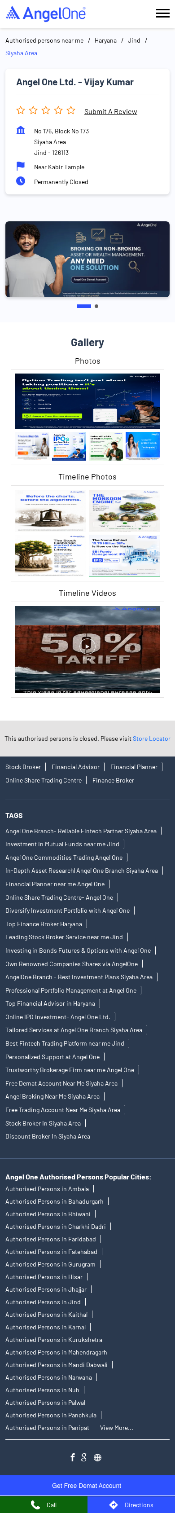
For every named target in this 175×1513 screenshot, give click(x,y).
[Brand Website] (100, 1459)
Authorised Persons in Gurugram (50, 1264)
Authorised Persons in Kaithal (46, 1315)
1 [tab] (84, 306)
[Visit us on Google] (87, 1459)
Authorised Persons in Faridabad (50, 1239)
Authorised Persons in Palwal (45, 1403)
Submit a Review (110, 111)
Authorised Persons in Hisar (44, 1277)
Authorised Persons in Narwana (48, 1377)
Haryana (106, 40)
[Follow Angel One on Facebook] (75, 1459)
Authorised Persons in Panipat (47, 1428)
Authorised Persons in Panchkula (50, 1415)
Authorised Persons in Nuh (42, 1390)
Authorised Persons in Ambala (47, 1189)
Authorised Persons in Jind (43, 1302)
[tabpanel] (87, 259)
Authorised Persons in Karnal (45, 1327)
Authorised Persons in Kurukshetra (53, 1340)
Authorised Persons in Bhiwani (48, 1214)
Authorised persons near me (44, 40)
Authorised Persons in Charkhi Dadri (55, 1227)
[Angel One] (45, 13)
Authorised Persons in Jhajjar (46, 1289)
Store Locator (152, 738)
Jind (134, 40)
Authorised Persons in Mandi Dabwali (56, 1365)
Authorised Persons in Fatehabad (51, 1252)
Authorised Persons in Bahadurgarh (54, 1201)
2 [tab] (96, 306)
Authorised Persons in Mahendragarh (56, 1352)
